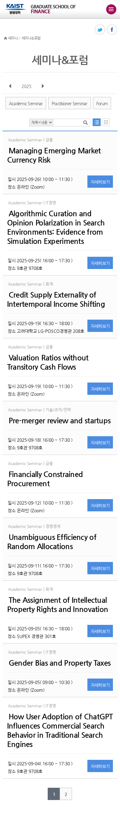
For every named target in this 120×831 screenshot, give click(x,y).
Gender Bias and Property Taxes (59, 663)
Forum (102, 103)
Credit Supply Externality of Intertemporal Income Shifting (56, 299)
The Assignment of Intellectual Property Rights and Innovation (57, 605)
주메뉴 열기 (111, 9)
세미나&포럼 (31, 38)
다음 (42, 86)
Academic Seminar (26, 103)
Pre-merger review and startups (59, 420)
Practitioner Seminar (69, 103)
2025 (26, 86)
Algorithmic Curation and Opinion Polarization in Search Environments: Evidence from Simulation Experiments (56, 227)
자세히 (100, 181)
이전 (10, 86)
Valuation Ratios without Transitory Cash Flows (48, 362)
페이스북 (112, 30)
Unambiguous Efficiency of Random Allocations (51, 542)
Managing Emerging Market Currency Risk (54, 155)
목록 (97, 122)
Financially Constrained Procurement (45, 479)
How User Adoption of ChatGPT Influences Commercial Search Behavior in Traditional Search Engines (60, 730)
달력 (106, 122)
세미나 (13, 38)
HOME (5, 38)
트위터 (100, 30)
